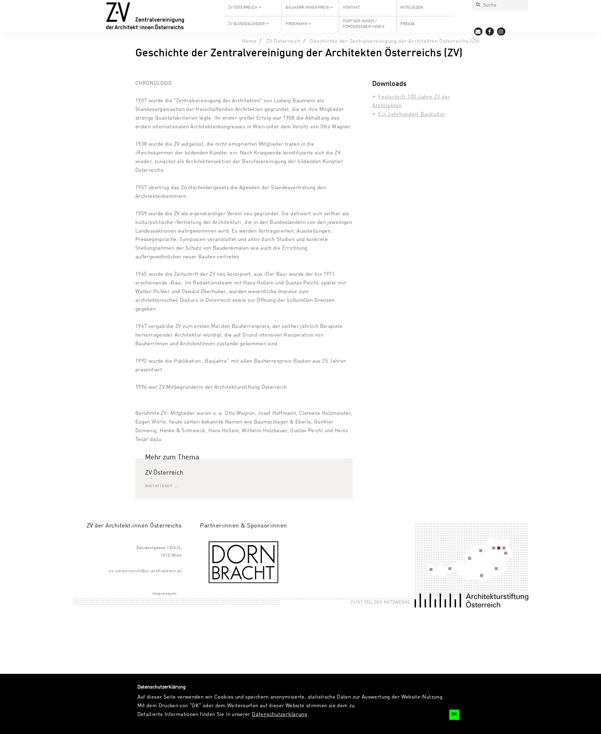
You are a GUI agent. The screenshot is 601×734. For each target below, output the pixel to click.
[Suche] (478, 5)
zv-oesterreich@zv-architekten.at (145, 571)
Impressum (164, 593)
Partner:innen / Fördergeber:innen (363, 24)
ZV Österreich (242, 8)
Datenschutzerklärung (279, 714)
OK (454, 714)
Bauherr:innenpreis (307, 8)
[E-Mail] (478, 31)
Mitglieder (411, 8)
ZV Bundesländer (246, 24)
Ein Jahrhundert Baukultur (411, 114)
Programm (296, 24)
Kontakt (351, 8)
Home (249, 41)
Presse (407, 24)
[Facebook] (490, 31)
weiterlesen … (161, 485)
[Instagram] (501, 31)
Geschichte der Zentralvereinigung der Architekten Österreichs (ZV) (395, 41)
